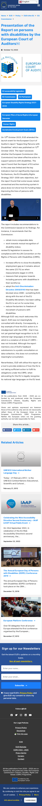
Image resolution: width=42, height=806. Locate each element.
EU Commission (9, 97)
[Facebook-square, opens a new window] (11, 715)
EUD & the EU (29, 16)
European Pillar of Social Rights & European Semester (20, 116)
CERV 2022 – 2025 (20, 750)
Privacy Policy (26, 693)
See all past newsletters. (21, 661)
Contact (21, 759)
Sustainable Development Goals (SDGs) (18, 130)
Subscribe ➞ (21, 685)
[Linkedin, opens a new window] (25, 715)
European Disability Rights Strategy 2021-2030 (19, 104)
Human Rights (9, 124)
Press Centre (21, 753)
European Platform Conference (18, 620)
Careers (21, 756)
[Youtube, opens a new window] (30, 715)
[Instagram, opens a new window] (21, 715)
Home (3, 16)
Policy (18, 16)
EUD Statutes (21, 747)
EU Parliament (25, 97)
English (25, 1)
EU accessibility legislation (13, 91)
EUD (10, 16)
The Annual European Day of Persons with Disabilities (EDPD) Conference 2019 (21, 573)
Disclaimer (21, 731)
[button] (39, 5)
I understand (30, 800)
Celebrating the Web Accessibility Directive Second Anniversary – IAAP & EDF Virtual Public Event (21, 520)
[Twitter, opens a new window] (16, 715)
